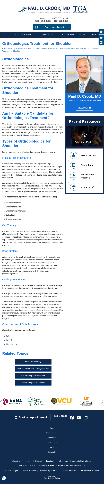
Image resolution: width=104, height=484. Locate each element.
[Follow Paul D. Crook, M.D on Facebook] (101, 32)
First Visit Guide (88, 155)
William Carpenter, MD (49, 470)
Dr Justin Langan (11, 470)
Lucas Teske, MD (70, 470)
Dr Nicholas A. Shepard (90, 470)
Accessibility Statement (82, 461)
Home (3, 35)
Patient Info (68, 35)
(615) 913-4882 (43, 21)
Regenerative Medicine (77, 48)
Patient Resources (84, 121)
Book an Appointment (54, 27)
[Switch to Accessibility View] (4, 478)
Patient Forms (87, 165)
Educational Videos (84, 142)
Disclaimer (16, 461)
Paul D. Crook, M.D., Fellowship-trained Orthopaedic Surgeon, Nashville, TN (30, 48)
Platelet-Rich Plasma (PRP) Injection (33, 368)
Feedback (50, 461)
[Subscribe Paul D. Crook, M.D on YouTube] (101, 37)
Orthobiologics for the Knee (33, 382)
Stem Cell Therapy (33, 361)
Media (82, 35)
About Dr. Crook (22, 35)
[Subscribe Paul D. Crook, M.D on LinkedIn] (85, 417)
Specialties (47, 35)
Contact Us (52, 452)
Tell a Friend (63, 461)
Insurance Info (87, 187)
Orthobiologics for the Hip (33, 375)
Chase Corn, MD (29, 470)
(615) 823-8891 (60, 21)
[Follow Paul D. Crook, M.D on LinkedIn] (101, 42)
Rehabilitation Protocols (87, 176)
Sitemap (38, 461)
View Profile (84, 108)
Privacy (28, 461)
